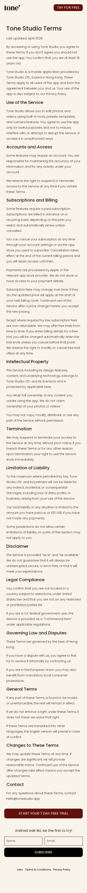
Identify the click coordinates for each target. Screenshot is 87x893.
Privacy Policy (61, 869)
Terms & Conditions (38, 869)
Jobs (20, 869)
